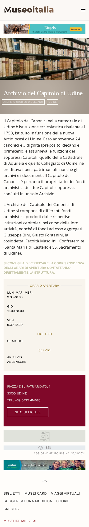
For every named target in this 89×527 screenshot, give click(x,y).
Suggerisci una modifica (28, 501)
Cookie (63, 501)
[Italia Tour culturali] (44, 465)
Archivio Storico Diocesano (23, 101)
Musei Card (35, 493)
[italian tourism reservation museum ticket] (44, 29)
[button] (83, 9)
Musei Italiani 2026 (20, 521)
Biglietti (12, 493)
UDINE (53, 101)
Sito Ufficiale (28, 412)
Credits (11, 509)
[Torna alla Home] (29, 9)
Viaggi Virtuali (65, 493)
